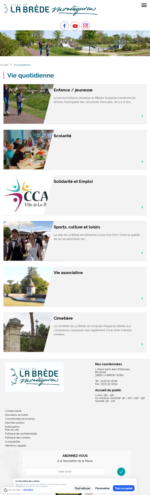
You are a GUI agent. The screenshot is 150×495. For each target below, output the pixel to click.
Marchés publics (14, 422)
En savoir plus (24, 489)
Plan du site (12, 429)
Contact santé (13, 410)
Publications (12, 426)
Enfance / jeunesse (73, 89)
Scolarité (62, 135)
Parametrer (102, 488)
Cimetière (63, 318)
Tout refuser (82, 488)
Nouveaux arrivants (16, 414)
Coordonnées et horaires (20, 418)
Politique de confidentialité (21, 433)
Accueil (4, 64)
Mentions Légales (15, 445)
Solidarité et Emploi (73, 181)
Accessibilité (12, 441)
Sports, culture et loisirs (77, 227)
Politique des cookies (17, 437)
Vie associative (68, 272)
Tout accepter (124, 488)
